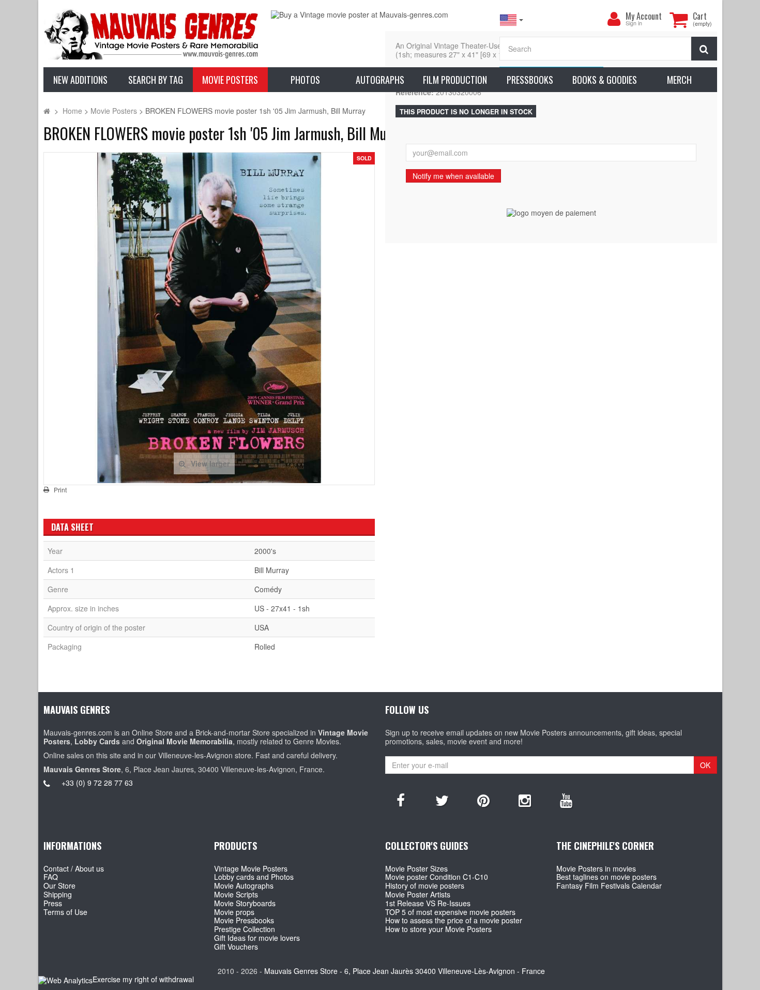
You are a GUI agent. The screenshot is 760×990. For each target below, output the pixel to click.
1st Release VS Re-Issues (427, 903)
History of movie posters (424, 885)
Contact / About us (73, 868)
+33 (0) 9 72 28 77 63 (97, 782)
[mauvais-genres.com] (152, 33)
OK (705, 765)
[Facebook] (400, 799)
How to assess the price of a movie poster (453, 920)
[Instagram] (524, 799)
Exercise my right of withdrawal (143, 979)
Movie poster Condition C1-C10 (436, 877)
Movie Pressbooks (244, 920)
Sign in (634, 23)
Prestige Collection (244, 929)
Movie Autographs (243, 885)
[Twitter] (442, 799)
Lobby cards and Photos (254, 877)
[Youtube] (566, 799)
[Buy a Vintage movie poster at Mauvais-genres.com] (380, 14)
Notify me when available (453, 176)
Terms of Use (65, 912)
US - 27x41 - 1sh (282, 608)
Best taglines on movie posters (606, 877)
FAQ (50, 877)
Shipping (57, 894)
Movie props (234, 912)
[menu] (614, 19)
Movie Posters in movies (596, 868)
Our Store (59, 885)
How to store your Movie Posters (438, 929)
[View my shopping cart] (679, 20)
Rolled (264, 646)
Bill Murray (271, 570)
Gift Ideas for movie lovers (257, 938)
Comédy (268, 589)
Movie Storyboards (245, 903)
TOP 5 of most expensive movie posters (450, 912)
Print (60, 489)
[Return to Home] (46, 111)
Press (52, 903)
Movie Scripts (236, 894)
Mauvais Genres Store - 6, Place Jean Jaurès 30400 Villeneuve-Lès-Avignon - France (404, 971)
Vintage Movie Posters (250, 868)
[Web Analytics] (65, 980)
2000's (265, 551)
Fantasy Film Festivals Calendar (609, 885)
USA (261, 627)
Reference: (415, 92)
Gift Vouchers (236, 946)
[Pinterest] (483, 799)
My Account (644, 16)
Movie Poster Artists (417, 894)
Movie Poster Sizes (416, 868)
